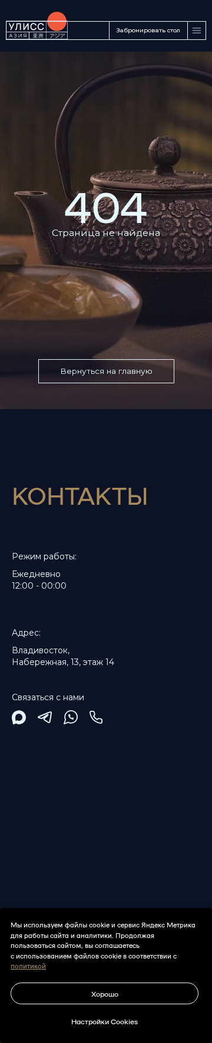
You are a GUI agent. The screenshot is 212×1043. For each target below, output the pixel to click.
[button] (148, 30)
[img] (19, 717)
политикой (28, 965)
